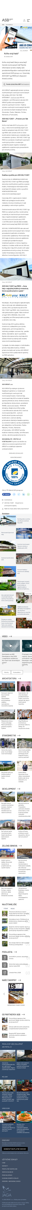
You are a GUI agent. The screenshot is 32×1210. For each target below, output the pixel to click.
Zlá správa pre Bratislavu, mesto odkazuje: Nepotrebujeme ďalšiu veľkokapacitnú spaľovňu (23, 893)
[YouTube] (28, 494)
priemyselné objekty (10, 505)
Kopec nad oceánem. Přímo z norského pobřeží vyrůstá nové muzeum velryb (23, 1065)
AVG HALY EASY (9, 503)
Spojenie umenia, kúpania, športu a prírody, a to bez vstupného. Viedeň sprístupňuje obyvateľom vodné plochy (19, 928)
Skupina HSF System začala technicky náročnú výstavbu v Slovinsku (17, 1035)
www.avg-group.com (16, 453)
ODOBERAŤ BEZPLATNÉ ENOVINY (15, 1149)
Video (5, 636)
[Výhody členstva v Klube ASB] (4, 84)
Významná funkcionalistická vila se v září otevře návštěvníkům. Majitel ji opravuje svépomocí (8, 1066)
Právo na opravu (7, 1175)
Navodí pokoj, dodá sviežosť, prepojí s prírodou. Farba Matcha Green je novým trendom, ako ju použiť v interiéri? (8, 1097)
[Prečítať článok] (11, 646)
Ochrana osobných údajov (10, 1178)
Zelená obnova (9, 846)
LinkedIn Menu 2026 (15, 972)
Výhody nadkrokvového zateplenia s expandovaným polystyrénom (19, 1027)
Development (9, 789)
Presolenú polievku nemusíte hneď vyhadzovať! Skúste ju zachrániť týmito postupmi (8, 1127)
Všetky (6, 672)
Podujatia (7, 952)
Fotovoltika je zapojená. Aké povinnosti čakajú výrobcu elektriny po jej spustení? (19, 936)
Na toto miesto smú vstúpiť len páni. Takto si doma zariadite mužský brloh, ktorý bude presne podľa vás (23, 1097)
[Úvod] (7, 20)
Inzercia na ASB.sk (7, 1172)
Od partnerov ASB (11, 1014)
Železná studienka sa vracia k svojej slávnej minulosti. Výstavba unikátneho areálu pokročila (19, 913)
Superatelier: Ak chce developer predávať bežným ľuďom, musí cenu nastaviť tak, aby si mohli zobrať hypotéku (23, 698)
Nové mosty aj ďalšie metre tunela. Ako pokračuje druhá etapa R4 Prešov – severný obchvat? (24, 753)
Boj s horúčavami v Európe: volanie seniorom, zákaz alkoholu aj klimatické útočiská (7, 891)
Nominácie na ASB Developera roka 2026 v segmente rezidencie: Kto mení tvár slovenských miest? (11, 658)
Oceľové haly (15, 97)
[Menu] (28, 20)
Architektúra (8, 500)
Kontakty (5, 1166)
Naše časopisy (9, 980)
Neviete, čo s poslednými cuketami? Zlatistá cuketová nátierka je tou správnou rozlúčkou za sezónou (23, 1128)
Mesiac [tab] (13, 908)
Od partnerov (19, 503)
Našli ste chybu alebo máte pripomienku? (16, 508)
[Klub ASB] (24, 20)
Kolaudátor (17, 672)
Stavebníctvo (9, 735)
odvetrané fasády (13, 405)
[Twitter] (18, 494)
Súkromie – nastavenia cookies (11, 1181)
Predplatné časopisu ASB (9, 1169)
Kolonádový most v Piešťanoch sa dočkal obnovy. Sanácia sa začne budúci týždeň (19, 921)
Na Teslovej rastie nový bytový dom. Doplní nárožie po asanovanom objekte (6, 834)
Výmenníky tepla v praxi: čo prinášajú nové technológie (6, 751)
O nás (3, 1162)
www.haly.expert (16, 457)
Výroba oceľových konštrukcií (12, 219)
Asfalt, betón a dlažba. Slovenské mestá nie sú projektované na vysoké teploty (6, 863)
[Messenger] (14, 494)
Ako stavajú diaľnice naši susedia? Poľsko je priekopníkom (19, 943)
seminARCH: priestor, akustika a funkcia (18, 957)
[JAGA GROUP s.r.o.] (6, 1191)
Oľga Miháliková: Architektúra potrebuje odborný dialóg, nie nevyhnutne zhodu (24, 724)
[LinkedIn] (23, 494)
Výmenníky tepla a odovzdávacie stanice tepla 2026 (18, 965)
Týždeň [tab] (5, 908)
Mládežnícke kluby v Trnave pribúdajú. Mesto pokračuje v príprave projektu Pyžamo (7, 724)
